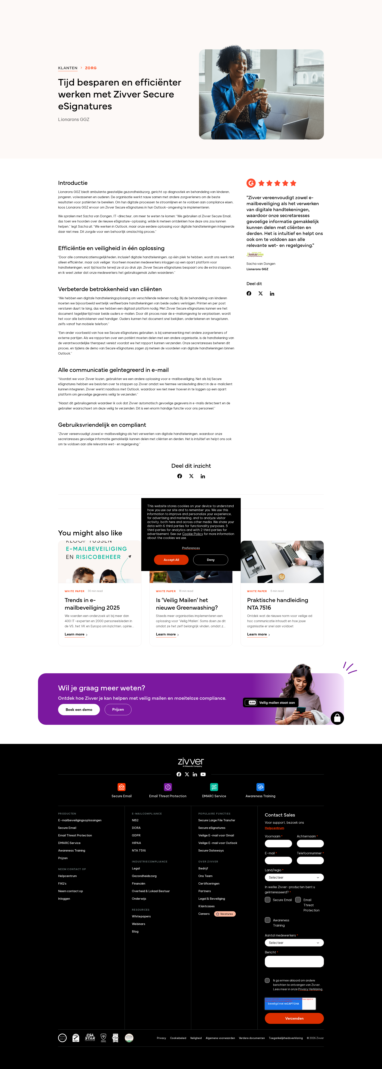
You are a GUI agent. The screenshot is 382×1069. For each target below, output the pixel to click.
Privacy (161, 1038)
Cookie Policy (192, 534)
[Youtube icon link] (203, 774)
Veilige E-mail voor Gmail (216, 835)
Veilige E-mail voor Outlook (217, 843)
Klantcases (206, 906)
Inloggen (64, 898)
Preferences (191, 548)
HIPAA (136, 843)
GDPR (136, 835)
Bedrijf (203, 868)
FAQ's (62, 883)
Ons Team (205, 876)
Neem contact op (70, 891)
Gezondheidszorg (144, 876)
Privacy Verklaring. (310, 989)
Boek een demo (79, 709)
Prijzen (118, 709)
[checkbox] (294, 913)
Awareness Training (71, 850)
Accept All (171, 559)
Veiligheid (196, 1038)
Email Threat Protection (75, 835)
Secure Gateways (211, 850)
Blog (135, 931)
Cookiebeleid (178, 1038)
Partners (204, 891)
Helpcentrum (67, 876)
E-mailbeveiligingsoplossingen (79, 820)
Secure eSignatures (211, 828)
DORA (136, 828)
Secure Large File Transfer (216, 820)
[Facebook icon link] (178, 774)
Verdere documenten (252, 1038)
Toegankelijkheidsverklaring (286, 1038)
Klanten (68, 67)
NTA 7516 (139, 850)
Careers (215, 914)
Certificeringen (208, 883)
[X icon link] (187, 774)
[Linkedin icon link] (195, 774)
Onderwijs (139, 898)
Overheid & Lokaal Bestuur (151, 891)
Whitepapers (141, 916)
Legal (136, 868)
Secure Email (67, 828)
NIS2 (135, 820)
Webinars (138, 924)
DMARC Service (69, 843)
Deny (211, 559)
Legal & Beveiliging (211, 898)
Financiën (138, 883)
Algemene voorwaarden (220, 1038)
